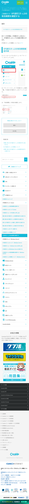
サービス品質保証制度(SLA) (8, 437)
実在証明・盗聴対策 (5, 479)
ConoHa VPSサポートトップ (14, 7)
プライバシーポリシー (7, 442)
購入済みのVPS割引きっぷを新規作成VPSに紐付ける (14, 150)
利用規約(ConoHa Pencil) (7, 428)
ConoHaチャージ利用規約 (7, 418)
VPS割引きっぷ (6, 9)
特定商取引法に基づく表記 (8, 433)
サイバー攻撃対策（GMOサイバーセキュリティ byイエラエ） (13, 481)
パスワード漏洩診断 (5, 475)
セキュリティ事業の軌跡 (6, 484)
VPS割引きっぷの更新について (12, 147)
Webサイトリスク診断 (15, 475)
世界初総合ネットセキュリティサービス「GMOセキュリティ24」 (13, 473)
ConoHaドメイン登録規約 (7, 416)
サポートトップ (4, 7)
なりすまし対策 (23, 482)
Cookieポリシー (5, 445)
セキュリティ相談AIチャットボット (8, 477)
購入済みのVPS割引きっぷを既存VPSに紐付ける (14, 143)
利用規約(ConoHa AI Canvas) (8, 426)
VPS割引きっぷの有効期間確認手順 (13, 29)
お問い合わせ (5, 440)
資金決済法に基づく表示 (7, 435)
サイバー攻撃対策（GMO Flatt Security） (9, 482)
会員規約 (4, 414)
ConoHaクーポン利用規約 (7, 421)
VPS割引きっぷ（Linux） (15, 9)
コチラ (21, 43)
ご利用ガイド (24, 7)
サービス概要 (5, 449)
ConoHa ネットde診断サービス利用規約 (11, 423)
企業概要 (4, 447)
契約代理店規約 (5, 430)
